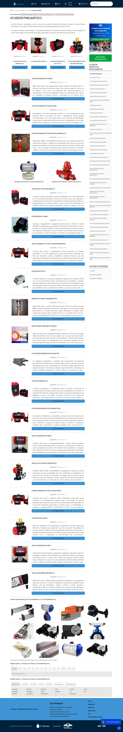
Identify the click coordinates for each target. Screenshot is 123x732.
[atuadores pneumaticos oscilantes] (20, 369)
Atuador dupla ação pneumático (99, 211)
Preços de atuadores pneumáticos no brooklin (100, 206)
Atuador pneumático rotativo (98, 81)
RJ (20, 669)
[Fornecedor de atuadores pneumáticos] (47, 650)
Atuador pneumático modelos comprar (98, 183)
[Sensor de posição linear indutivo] (20, 314)
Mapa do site (92, 710)
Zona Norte (25, 684)
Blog (58, 4)
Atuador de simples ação (97, 109)
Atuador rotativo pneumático (98, 93)
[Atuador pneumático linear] (97, 650)
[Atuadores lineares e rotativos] (72, 631)
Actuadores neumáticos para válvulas (98, 219)
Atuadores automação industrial (29, 14)
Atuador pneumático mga (97, 153)
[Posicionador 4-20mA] (20, 232)
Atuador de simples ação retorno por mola (100, 133)
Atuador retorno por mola (97, 146)
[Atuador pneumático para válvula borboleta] (97, 631)
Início (35, 4)
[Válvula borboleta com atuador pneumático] (20, 260)
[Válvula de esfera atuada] (20, 561)
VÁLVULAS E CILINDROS (95, 274)
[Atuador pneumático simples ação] (72, 650)
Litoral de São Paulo (70, 684)
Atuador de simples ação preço (46, 14)
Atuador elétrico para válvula (98, 117)
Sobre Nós (46, 4)
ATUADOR (92, 271)
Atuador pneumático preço (97, 138)
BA (54, 669)
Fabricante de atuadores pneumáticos (97, 192)
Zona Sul (41, 684)
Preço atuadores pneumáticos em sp (100, 202)
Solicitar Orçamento (100, 58)
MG (24, 669)
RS (45, 669)
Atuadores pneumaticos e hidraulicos (97, 174)
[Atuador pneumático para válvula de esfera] (22, 612)
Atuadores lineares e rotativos (99, 157)
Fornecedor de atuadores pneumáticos (97, 197)
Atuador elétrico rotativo (97, 89)
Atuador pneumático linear (98, 96)
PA (73, 669)
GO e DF (64, 669)
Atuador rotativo (95, 77)
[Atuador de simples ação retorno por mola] (97, 612)
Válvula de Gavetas (56, 709)
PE (50, 669)
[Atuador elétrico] (20, 287)
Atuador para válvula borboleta (99, 214)
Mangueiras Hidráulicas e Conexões (61, 707)
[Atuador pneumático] (29, 171)
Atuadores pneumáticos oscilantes (100, 179)
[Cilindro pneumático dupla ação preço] (20, 506)
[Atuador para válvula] (47, 612)
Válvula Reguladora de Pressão (59, 716)
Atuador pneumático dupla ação (99, 85)
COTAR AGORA (19, 67)
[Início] (18, 4)
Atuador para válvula (96, 129)
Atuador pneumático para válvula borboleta (99, 235)
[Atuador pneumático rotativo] (47, 631)
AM (69, 669)
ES (29, 669)
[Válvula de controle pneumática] (20, 479)
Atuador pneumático (96, 74)
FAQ (89, 714)
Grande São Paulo (58, 684)
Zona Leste (49, 684)
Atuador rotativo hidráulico (98, 120)
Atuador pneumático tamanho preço (100, 188)
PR (37, 669)
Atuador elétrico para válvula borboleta (98, 125)
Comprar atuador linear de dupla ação (64, 14)
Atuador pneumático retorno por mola (99, 100)
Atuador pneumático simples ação (99, 223)
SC (41, 669)
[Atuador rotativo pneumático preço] (22, 631)
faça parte (70, 4)
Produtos (84, 4)
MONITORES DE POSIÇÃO (96, 278)
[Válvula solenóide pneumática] (20, 589)
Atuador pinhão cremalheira (98, 142)
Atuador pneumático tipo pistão (99, 227)
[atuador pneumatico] (20, 397)
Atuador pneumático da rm (97, 231)
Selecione (14, 669)
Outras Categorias (98, 266)
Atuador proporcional (96, 113)
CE (58, 669)
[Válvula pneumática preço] (20, 452)
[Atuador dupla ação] (20, 534)
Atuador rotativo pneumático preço (100, 161)
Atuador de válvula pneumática (99, 240)
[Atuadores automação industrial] (22, 650)
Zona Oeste (33, 684)
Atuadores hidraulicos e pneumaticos (97, 169)
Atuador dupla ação (95, 105)
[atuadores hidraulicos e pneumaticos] (20, 424)
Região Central (15, 684)
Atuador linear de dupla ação (98, 150)
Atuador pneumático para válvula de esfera (100, 244)
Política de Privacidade (95, 717)
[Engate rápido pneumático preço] (20, 342)
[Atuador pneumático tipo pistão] (72, 612)
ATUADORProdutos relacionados (96, 66)
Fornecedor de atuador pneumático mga (100, 258)
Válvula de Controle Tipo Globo (59, 712)
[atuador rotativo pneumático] (20, 205)
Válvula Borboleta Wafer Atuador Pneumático (64, 714)
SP (33, 669)
